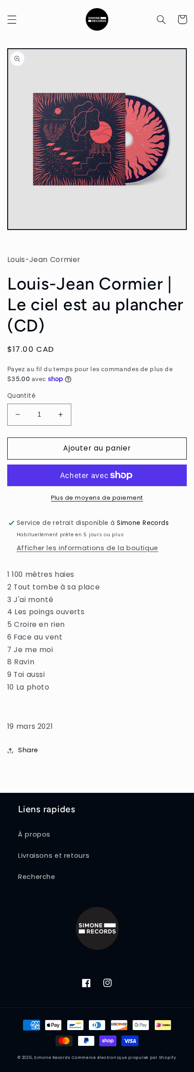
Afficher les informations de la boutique (87, 547)
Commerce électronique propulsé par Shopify (124, 1057)
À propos (34, 834)
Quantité (21, 395)
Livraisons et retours (53, 855)
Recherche (36, 876)
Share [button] (28, 750)
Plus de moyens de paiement (97, 497)
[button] (11, 19)
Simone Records (52, 1057)
